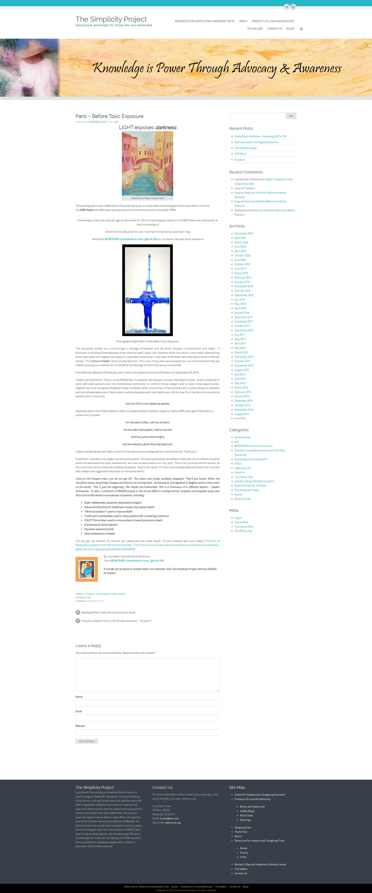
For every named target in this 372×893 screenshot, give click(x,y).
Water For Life (243, 499)
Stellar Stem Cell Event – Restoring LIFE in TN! (260, 136)
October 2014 (242, 405)
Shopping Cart (243, 827)
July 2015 (240, 374)
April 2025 (240, 238)
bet (237, 441)
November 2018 (244, 286)
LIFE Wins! (240, 153)
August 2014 (242, 414)
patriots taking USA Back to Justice (254, 481)
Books (243, 848)
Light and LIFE (243, 468)
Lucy (115, 121)
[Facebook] (293, 7)
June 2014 (240, 418)
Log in (238, 517)
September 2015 (244, 365)
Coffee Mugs (247, 811)
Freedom (240, 159)
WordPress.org (243, 531)
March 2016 (241, 352)
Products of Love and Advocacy (273, 21)
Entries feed (241, 522)
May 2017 (240, 339)
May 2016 (240, 348)
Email (79, 711)
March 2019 (241, 273)
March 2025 (241, 242)
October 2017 (242, 326)
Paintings (245, 820)
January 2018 (242, 312)
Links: (243, 857)
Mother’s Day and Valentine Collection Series (260, 864)
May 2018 (240, 304)
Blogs (290, 28)
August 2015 (242, 370)
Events (244, 852)
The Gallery (255, 28)
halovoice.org (173, 822)
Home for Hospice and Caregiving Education (260, 794)
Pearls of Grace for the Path (250, 485)
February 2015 (243, 392)
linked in (90, 593)
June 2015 (240, 378)
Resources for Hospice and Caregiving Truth (205, 21)
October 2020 (242, 255)
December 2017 (243, 317)
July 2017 (240, 334)
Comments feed (244, 526)
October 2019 (242, 264)
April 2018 (240, 308)
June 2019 (240, 268)
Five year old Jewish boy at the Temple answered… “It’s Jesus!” (116, 620)
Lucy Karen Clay (244, 477)
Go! (291, 116)
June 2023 (240, 246)
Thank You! (241, 831)
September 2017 (244, 330)
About (243, 21)
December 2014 (243, 400)
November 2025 (244, 233)
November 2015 (244, 357)
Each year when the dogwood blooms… (257, 142)
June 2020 (240, 260)
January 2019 (242, 282)
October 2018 (242, 290)
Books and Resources (252, 806)
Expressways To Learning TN (251, 459)
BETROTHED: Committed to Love (253, 446)
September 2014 (244, 409)
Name (79, 696)
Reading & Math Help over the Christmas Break (108, 612)
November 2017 (244, 321)
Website (80, 726)
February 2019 (243, 277)
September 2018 (244, 295)
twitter (122, 593)
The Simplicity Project (111, 19)
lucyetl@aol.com (169, 818)
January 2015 (242, 396)
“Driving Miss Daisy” (246, 148)
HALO (238, 463)
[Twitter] (286, 7)
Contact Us (274, 28)
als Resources (242, 437)
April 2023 (240, 251)
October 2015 (242, 361)
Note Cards (246, 815)
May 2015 (240, 383)
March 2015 (241, 387)
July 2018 (240, 299)
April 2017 (240, 343)
